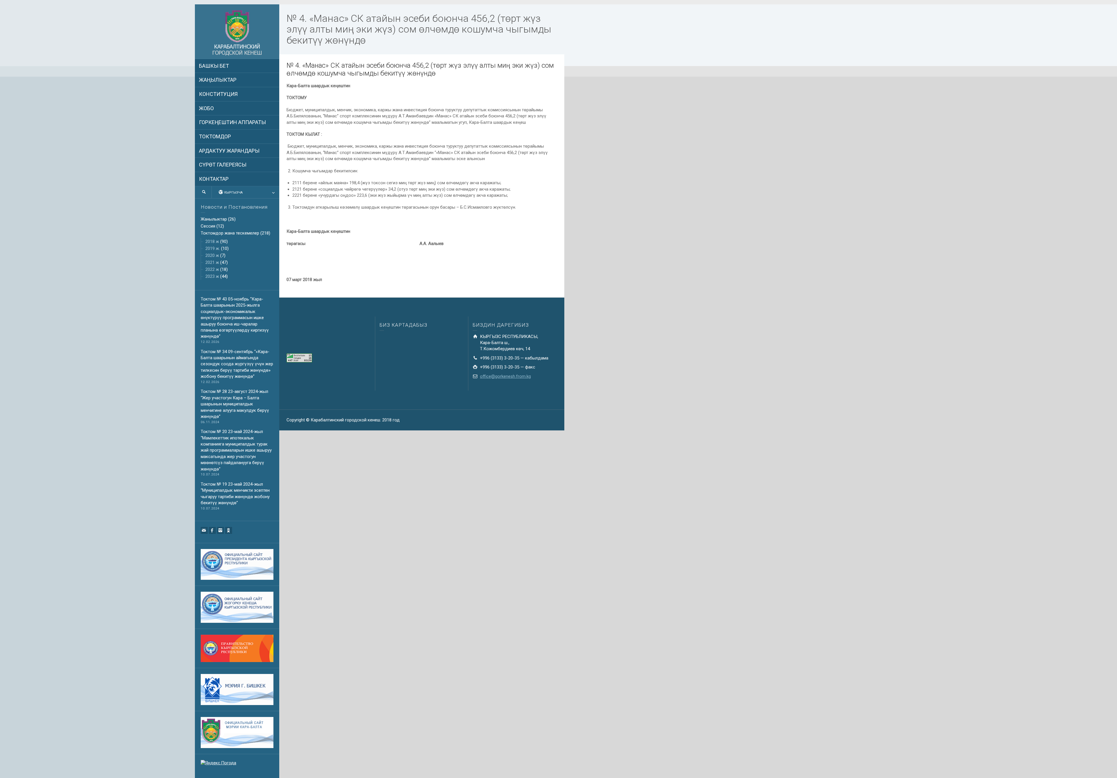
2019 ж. (212, 248)
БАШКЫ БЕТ (214, 66)
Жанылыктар (214, 219)
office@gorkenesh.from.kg (505, 376)
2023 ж (212, 276)
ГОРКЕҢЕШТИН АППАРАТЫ (232, 122)
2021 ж (212, 262)
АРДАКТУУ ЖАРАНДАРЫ (229, 151)
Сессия (208, 226)
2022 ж (212, 269)
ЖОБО (206, 108)
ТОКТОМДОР (215, 136)
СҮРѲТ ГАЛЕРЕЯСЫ (222, 165)
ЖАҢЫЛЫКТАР (217, 80)
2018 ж (212, 241)
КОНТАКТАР (214, 179)
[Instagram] (220, 530)
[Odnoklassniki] (228, 530)
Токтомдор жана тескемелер (230, 233)
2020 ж (212, 255)
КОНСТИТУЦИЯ (218, 94)
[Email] (204, 530)
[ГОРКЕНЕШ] (237, 33)
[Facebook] (212, 530)
